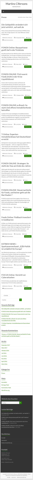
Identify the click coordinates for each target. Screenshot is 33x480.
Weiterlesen (28, 40)
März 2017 (4, 348)
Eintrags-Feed (5, 385)
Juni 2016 (4, 356)
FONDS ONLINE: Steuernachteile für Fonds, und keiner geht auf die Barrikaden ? (16, 192)
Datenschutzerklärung (6, 442)
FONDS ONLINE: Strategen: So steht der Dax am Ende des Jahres (16, 164)
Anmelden (4, 382)
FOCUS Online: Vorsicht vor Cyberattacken (13, 276)
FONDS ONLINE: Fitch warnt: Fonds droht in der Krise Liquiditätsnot (14, 76)
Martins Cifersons (16, 3)
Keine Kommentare (8, 40)
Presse (29, 37)
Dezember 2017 (5, 345)
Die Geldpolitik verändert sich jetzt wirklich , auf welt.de (14, 25)
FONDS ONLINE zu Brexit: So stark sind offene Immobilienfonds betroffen (16, 107)
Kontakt (3, 437)
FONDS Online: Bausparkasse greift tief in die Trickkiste (14, 48)
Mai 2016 (4, 358)
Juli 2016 (3, 353)
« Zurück (5, 295)
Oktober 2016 (5, 350)
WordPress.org (5, 390)
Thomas (3, 334)
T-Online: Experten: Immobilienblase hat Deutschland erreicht (16, 136)
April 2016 (4, 361)
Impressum (4, 440)
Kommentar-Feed (6, 387)
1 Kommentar (7, 209)
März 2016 (4, 364)
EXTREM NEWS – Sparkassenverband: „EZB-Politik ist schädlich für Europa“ (15, 246)
